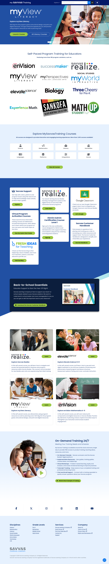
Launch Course (19, 34)
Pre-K (34, 527)
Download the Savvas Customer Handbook (31, 305)
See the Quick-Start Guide (23, 233)
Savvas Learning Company (62, 527)
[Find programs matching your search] (89, 2)
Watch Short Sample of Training (69, 481)
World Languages (14, 535)
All (92, 2)
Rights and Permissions (84, 533)
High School (36, 533)
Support (57, 535)
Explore (17, 204)
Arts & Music (13, 537)
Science (12, 531)
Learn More (48, 208)
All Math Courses (38, 34)
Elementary (36, 529)
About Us (80, 527)
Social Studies (14, 533)
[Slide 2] (54, 42)
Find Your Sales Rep (60, 531)
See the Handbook (81, 243)
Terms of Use (81, 529)
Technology (13, 539)
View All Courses (54, 167)
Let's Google (79, 214)
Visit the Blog (19, 260)
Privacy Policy (81, 531)
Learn (46, 356)
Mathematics (13, 529)
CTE (11, 541)
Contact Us (58, 533)
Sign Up (47, 237)
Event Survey (58, 529)
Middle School (36, 531)
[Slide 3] (59, 42)
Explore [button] (56, 2)
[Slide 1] (49, 42)
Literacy (12, 527)
